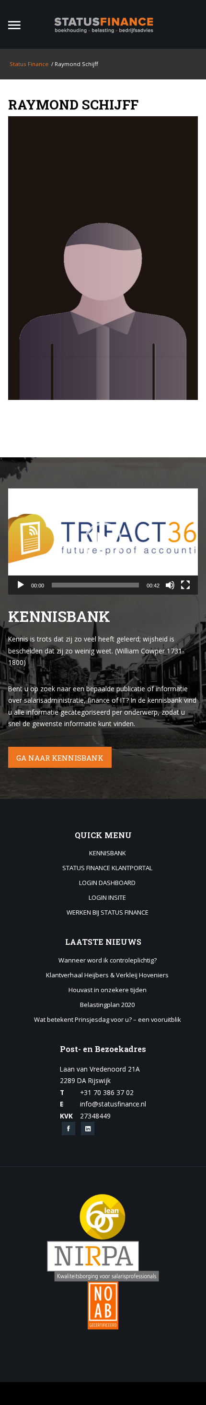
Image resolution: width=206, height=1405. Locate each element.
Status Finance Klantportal (107, 868)
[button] (103, 541)
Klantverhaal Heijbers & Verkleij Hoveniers (107, 975)
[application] (103, 541)
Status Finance (28, 63)
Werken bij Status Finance (108, 913)
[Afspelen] (20, 585)
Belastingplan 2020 (107, 1005)
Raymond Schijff (73, 104)
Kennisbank (107, 853)
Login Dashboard (107, 883)
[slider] (95, 585)
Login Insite (107, 898)
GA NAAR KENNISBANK (59, 758)
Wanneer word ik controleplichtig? (107, 960)
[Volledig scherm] (185, 585)
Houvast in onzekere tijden (108, 990)
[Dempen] (170, 585)
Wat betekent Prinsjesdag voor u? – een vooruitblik (107, 1020)
